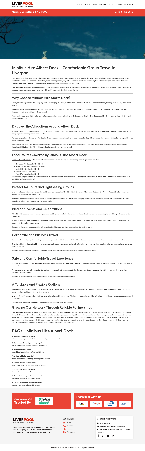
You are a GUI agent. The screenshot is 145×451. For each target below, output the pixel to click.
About (111, 4)
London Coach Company (62, 312)
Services (87, 4)
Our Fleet (102, 4)
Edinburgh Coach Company (84, 312)
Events (79, 4)
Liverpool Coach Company (21, 87)
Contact (119, 4)
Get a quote (128, 4)
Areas (95, 4)
